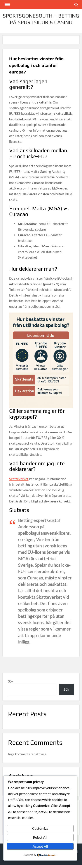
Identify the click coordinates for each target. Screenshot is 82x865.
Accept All (40, 846)
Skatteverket (18, 479)
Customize (40, 828)
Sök (10, 681)
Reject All (40, 837)
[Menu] (6, 4)
